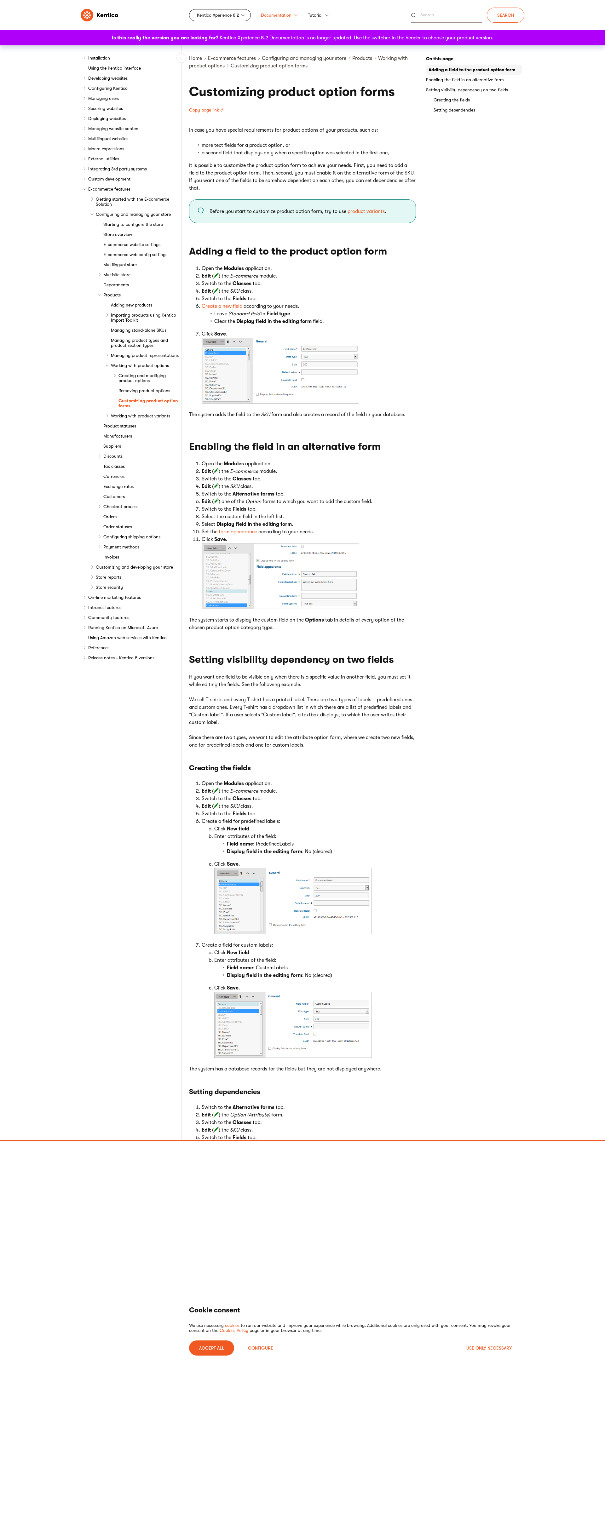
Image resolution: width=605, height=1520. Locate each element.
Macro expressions (106, 148)
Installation (99, 57)
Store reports (108, 577)
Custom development (109, 178)
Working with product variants (140, 415)
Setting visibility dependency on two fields (467, 89)
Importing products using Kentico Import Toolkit (143, 318)
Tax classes (114, 466)
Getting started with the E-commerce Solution (132, 202)
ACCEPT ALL (211, 1348)
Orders (110, 516)
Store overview (117, 234)
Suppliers (112, 446)
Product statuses (119, 425)
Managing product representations (145, 355)
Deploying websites (107, 118)
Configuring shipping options (131, 536)
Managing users (103, 98)
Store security (109, 587)
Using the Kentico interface (114, 68)
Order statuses (117, 526)
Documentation (276, 15)
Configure (260, 1348)
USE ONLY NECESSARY (489, 1348)
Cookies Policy (234, 1330)
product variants (366, 211)
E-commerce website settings (131, 244)
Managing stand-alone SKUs (138, 330)
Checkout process (120, 506)
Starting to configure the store (133, 224)
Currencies (113, 476)
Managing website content (114, 128)
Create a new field (222, 306)
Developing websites (108, 78)
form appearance (238, 532)
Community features (108, 617)
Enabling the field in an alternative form (465, 79)
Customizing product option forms (148, 403)
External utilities (103, 158)
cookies (232, 1325)
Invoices (111, 556)
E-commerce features (109, 189)
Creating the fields (452, 99)
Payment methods (121, 546)
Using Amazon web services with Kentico (127, 637)
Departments (116, 284)
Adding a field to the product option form (472, 69)
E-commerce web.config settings (135, 254)
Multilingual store (120, 264)
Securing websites (105, 108)
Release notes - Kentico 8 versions (121, 657)
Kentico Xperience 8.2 (218, 15)
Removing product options (144, 390)
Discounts (113, 456)
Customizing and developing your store (134, 567)
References (98, 647)
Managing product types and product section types (139, 343)
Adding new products (131, 304)
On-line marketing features (114, 597)
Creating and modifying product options (142, 378)
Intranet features (104, 607)
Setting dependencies (454, 109)
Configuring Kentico (108, 88)
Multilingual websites (108, 138)
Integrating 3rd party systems (117, 168)
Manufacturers (117, 436)
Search (505, 15)
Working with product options (140, 365)
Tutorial (315, 15)
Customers (114, 496)
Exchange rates (118, 486)
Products (112, 294)
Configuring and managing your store (133, 214)
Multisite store (116, 274)
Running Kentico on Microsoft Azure (123, 627)
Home (195, 58)
